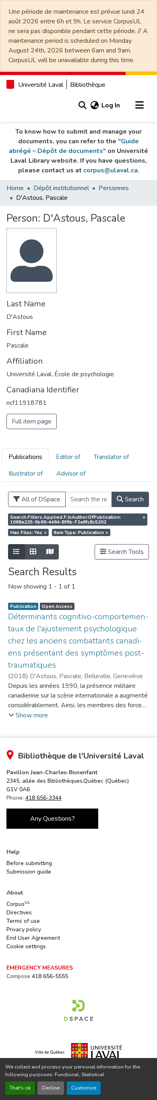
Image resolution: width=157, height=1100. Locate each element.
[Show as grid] (33, 551)
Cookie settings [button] (26, 946)
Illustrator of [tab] (25, 473)
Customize (83, 1088)
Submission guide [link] (28, 872)
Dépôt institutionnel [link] (61, 188)
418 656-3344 (43, 798)
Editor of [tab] (68, 457)
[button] (82, 105)
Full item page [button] (32, 421)
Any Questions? (52, 818)
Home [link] (15, 188)
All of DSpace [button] (40, 499)
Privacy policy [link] (23, 929)
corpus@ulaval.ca (110, 170)
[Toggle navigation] (139, 105)
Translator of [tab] (111, 457)
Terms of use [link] (23, 921)
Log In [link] (110, 105)
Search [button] (133, 499)
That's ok (20, 1088)
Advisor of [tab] (70, 473)
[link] (78, 1010)
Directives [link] (19, 912)
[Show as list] (16, 551)
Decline (51, 1088)
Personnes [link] (114, 188)
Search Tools (125, 551)
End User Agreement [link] (33, 938)
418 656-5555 (50, 976)
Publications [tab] (25, 457)
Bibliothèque (87, 84)
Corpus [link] (18, 904)
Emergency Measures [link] (39, 968)
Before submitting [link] (29, 863)
